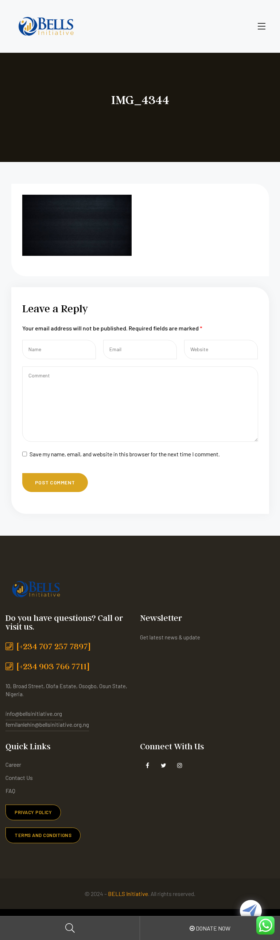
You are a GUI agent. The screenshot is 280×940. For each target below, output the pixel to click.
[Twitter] (163, 765)
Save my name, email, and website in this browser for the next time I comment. (125, 454)
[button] (33, 812)
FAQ (10, 790)
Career (13, 764)
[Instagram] (179, 765)
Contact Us (19, 777)
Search (70, 928)
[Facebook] (147, 765)
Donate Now (212, 928)
